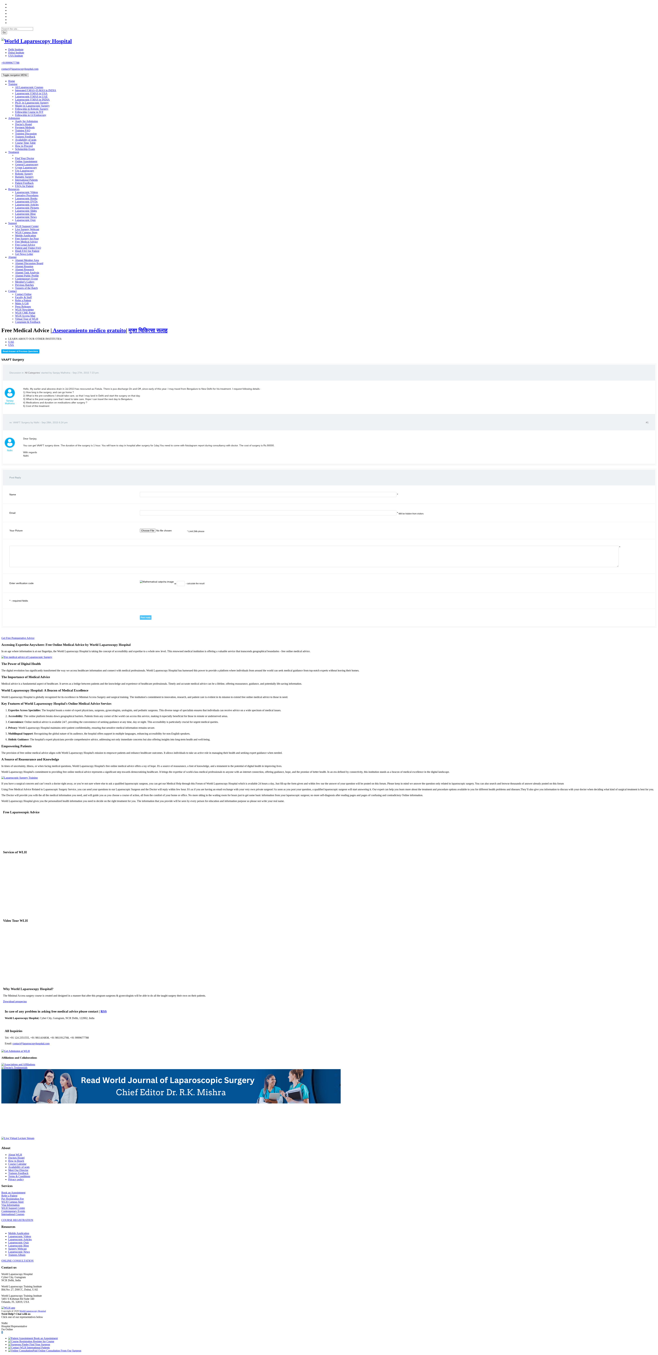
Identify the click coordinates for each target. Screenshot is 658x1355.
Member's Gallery (24, 281)
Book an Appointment (13, 1192)
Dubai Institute (16, 52)
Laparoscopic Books (26, 198)
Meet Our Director (18, 1170)
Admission (14, 118)
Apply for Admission (26, 121)
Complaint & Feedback (27, 322)
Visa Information (10, 1204)
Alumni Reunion (24, 266)
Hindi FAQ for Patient (27, 250)
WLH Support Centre (13, 1208)
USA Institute (15, 55)
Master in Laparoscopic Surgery (32, 105)
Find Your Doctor (24, 158)
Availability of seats (25, 139)
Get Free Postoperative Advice (17, 638)
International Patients (26, 179)
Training (12, 84)
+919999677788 (10, 62)
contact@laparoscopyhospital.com (19, 68)
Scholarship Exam (25, 149)
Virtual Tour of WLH (26, 318)
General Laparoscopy (26, 164)
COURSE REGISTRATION (17, 1220)
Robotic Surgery (24, 173)
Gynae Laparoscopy (26, 167)
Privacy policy (16, 1179)
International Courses (12, 1214)
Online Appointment (26, 161)
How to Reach (16, 1160)
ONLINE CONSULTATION (17, 1260)
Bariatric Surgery (24, 176)
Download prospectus (15, 1001)
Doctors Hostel (16, 1157)
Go (4, 32)
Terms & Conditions (19, 1176)
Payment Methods (25, 127)
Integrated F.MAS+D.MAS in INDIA (35, 90)
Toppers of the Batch (26, 288)
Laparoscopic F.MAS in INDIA (32, 99)
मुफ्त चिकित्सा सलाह (148, 330)
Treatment (13, 152)
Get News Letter (24, 254)
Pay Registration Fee (12, 1198)
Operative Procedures (26, 195)
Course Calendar (17, 1163)
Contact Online (23, 294)
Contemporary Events (13, 1211)
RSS (104, 1011)
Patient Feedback (24, 183)
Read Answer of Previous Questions (20, 351)
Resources (13, 189)
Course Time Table (25, 142)
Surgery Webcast (17, 1248)
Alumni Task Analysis (27, 272)
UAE (11, 341)
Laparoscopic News (26, 217)
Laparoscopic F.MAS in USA (31, 93)
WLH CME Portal (25, 312)
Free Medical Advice (26, 241)
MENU (15, 75)
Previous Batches (24, 284)
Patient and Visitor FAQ (28, 247)
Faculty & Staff (23, 297)
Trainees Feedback (25, 136)
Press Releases (23, 306)
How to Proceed (24, 145)
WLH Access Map (25, 315)
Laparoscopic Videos (26, 192)
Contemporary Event (26, 278)
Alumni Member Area (27, 260)
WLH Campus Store (26, 232)
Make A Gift (22, 303)
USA (11, 345)
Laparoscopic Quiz (25, 220)
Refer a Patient (23, 300)
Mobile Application (25, 235)
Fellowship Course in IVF (29, 112)
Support (12, 223)
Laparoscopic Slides (26, 210)
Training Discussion (26, 133)
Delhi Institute (15, 49)
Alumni (12, 257)
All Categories (32, 372)
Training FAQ (22, 130)
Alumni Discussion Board (29, 263)
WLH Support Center (27, 226)
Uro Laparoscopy (24, 170)
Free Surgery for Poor (27, 238)
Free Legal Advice (25, 244)
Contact (12, 291)
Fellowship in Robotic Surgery (31, 108)
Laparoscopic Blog (25, 213)
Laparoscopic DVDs (26, 201)
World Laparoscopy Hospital (32, 1311)
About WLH (15, 1154)
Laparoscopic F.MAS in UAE (31, 96)
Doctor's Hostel (23, 124)
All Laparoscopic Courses (29, 87)
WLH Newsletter (24, 309)
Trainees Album (16, 1254)
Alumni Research (24, 269)
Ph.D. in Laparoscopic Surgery (32, 102)
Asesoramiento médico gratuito (89, 330)
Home (11, 81)
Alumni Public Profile (27, 275)
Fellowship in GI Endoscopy (30, 115)
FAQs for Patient (24, 186)
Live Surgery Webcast (27, 229)
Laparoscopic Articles (27, 204)
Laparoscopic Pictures (27, 207)
